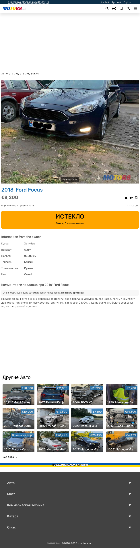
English (127, 2)
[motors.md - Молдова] (53, 542)
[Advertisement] (70, 44)
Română (104, 2)
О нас (11, 527)
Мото (11, 494)
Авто (4, 73)
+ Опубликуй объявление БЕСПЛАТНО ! (29, 2)
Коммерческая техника (25, 505)
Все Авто (8, 456)
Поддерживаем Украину (70, 464)
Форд (15, 73)
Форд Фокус (31, 73)
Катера (12, 516)
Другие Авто (17, 377)
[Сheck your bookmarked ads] (121, 8)
